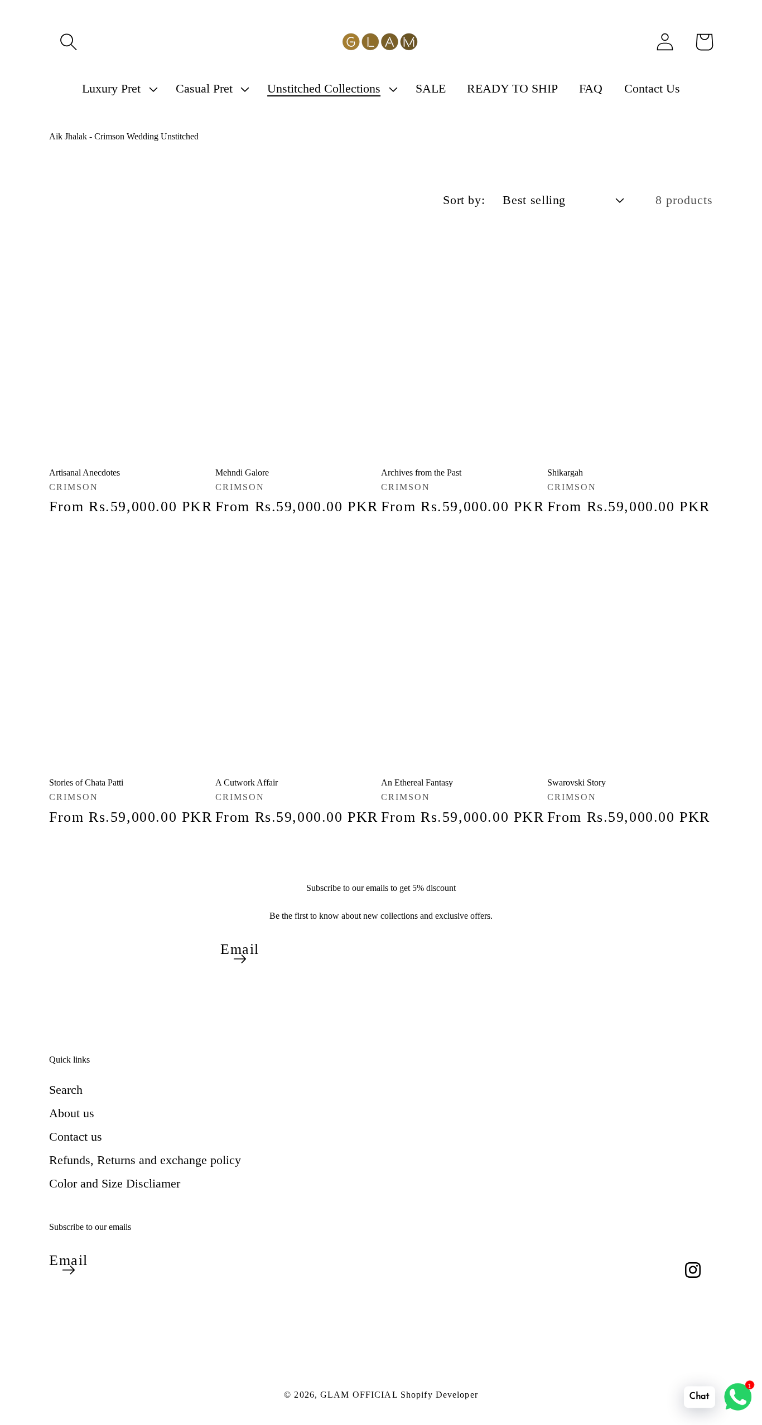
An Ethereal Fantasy (417, 782)
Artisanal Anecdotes (84, 472)
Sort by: (464, 200)
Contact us (75, 1136)
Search (66, 1090)
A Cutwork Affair (246, 782)
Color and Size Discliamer (114, 1183)
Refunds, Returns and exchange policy (145, 1160)
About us (71, 1113)
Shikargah (565, 472)
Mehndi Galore (242, 472)
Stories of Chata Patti (86, 782)
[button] (68, 41)
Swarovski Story (576, 782)
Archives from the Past (421, 472)
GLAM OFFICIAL (360, 1394)
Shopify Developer (439, 1394)
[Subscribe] (239, 959)
